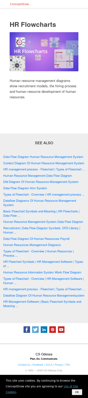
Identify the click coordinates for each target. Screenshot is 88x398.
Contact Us (24, 364)
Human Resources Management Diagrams (32, 245)
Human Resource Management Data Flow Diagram (37, 175)
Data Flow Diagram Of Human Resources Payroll (36, 238)
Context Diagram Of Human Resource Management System (43, 163)
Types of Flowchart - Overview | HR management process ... (44, 194)
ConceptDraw (19, 4)
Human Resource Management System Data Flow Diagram (43, 221)
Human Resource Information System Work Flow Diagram (42, 272)
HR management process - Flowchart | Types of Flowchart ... (44, 169)
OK (77, 392)
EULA (49, 364)
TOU (67, 364)
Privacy (59, 364)
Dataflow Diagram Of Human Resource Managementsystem (44, 295)
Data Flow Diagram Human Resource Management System (43, 156)
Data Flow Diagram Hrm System (25, 188)
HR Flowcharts (33, 24)
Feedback (37, 364)
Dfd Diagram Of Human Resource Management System (41, 181)
